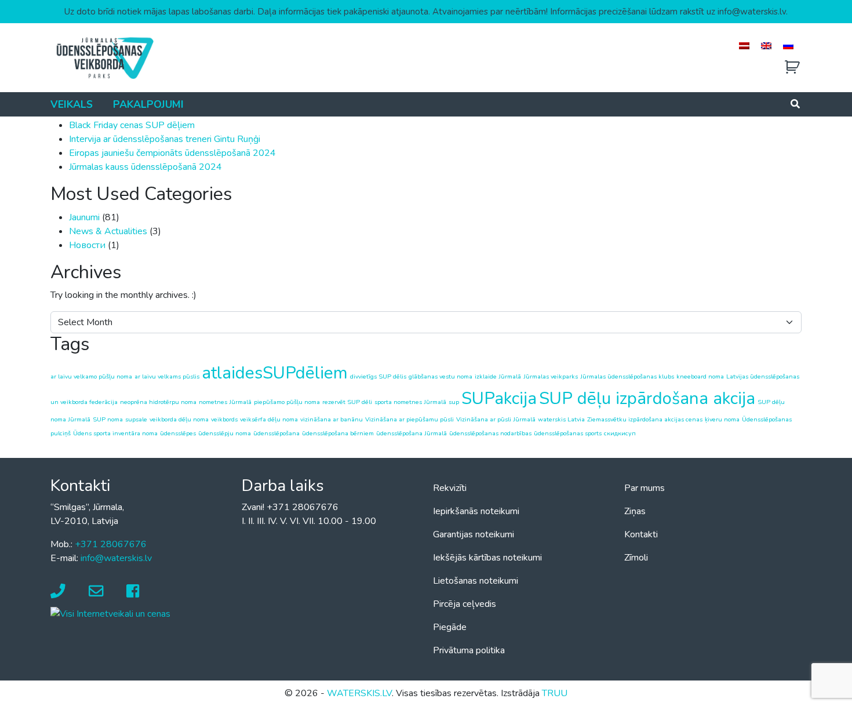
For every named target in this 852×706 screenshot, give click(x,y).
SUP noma (108, 419)
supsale (136, 419)
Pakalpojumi (148, 104)
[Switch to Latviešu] (744, 45)
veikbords (224, 419)
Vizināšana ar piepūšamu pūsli (409, 419)
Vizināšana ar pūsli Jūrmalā (496, 419)
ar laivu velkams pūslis (166, 376)
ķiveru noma (722, 419)
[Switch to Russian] (788, 45)
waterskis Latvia (561, 419)
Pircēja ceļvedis (464, 604)
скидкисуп (620, 433)
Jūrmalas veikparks (550, 376)
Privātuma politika (469, 650)
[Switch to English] (766, 45)
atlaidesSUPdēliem (275, 372)
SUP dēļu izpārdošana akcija (647, 398)
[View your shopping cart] (792, 67)
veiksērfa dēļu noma (269, 419)
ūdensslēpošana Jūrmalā (411, 433)
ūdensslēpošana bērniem (338, 433)
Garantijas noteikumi (473, 534)
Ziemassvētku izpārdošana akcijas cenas (644, 419)
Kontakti (641, 534)
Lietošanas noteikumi (475, 580)
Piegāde (450, 627)
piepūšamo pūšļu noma (287, 402)
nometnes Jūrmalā (225, 402)
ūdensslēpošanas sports (568, 433)
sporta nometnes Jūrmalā (410, 402)
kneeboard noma (700, 376)
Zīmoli (636, 557)
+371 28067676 (111, 544)
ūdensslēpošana (276, 433)
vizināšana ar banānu (331, 419)
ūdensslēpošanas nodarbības (490, 433)
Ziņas (635, 511)
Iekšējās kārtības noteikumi (487, 557)
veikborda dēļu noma (179, 419)
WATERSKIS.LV (359, 693)
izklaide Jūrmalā (498, 376)
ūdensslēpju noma (224, 433)
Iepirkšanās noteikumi (476, 511)
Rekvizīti (450, 488)
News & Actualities (108, 231)
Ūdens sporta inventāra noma (115, 433)
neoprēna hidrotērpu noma (158, 402)
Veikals (71, 104)
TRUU (554, 693)
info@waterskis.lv (116, 558)
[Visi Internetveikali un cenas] (110, 613)
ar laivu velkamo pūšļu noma (91, 376)
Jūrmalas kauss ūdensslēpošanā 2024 (145, 167)
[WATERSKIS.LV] (104, 57)
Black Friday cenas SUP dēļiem (132, 125)
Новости (87, 245)
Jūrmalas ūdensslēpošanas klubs (627, 376)
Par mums (644, 488)
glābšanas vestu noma (440, 376)
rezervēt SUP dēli (347, 402)
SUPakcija (499, 398)
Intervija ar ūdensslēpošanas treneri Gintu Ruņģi (164, 139)
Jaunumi (84, 217)
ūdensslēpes (178, 433)
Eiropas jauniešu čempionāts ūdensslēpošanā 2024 (172, 153)
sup (454, 402)
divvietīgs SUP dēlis (378, 376)
